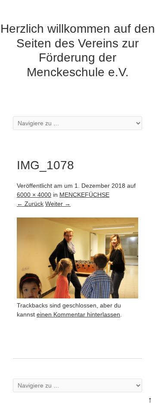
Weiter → (58, 203)
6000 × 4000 (34, 194)
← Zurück (30, 203)
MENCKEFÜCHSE (84, 194)
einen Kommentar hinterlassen (78, 314)
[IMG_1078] (77, 296)
